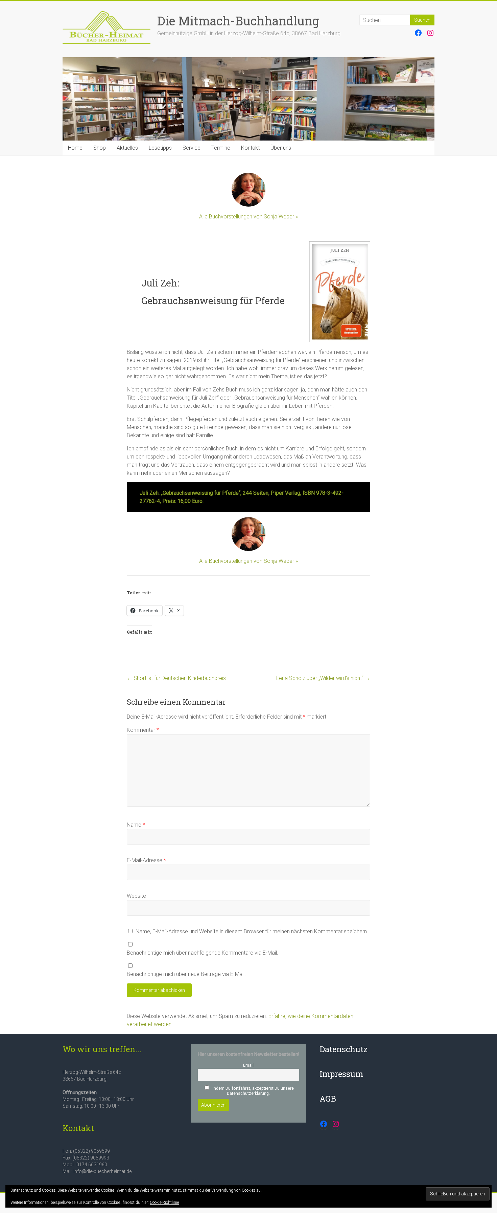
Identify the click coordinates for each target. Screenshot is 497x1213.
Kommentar (143, 730)
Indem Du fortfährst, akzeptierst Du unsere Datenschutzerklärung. (253, 1091)
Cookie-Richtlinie (164, 1202)
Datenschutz (344, 1049)
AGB (328, 1098)
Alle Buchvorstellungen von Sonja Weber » (248, 216)
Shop (99, 148)
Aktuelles (127, 148)
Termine (220, 148)
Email (248, 1065)
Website (136, 896)
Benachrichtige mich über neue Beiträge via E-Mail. (186, 974)
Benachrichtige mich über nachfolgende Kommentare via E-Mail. (202, 953)
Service (191, 148)
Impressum (341, 1073)
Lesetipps (160, 148)
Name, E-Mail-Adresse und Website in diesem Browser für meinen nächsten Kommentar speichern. (252, 931)
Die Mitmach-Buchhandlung (238, 21)
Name (136, 825)
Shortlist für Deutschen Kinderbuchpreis (176, 678)
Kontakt (250, 148)
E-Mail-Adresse (146, 860)
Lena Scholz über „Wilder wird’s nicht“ (323, 678)
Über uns (280, 148)
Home (75, 148)
